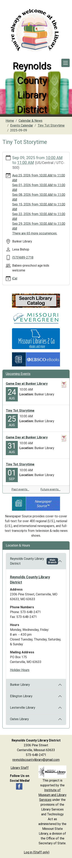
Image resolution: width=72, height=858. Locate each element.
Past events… (20, 489)
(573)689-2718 (22, 257)
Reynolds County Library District (33, 561)
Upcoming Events (18, 374)
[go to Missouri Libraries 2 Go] (36, 338)
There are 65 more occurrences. (34, 233)
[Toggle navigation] (65, 63)
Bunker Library (20, 685)
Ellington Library (21, 696)
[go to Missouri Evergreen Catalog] (36, 318)
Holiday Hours (19, 670)
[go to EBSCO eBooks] (36, 359)
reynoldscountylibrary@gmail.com (36, 760)
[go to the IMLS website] (52, 771)
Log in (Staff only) (36, 852)
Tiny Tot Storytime (51, 125)
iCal (14, 278)
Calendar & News (30, 121)
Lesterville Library (22, 708)
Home (10, 121)
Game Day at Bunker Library (27, 384)
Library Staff (20, 768)
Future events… (50, 489)
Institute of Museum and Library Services (52, 795)
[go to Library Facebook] (19, 786)
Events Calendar (21, 125)
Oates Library (19, 719)
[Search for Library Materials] (36, 300)
